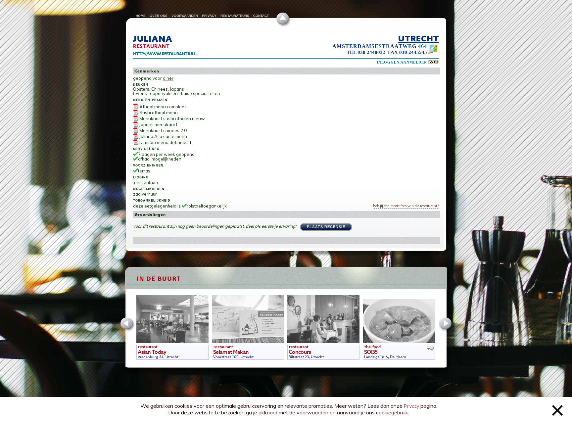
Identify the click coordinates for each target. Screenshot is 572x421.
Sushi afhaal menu (158, 112)
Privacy (411, 406)
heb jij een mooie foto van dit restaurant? (406, 206)
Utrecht (418, 38)
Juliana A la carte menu (163, 136)
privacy (209, 16)
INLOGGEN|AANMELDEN (402, 62)
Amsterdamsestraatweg (374, 46)
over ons (158, 16)
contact (261, 16)
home (141, 16)
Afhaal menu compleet (162, 106)
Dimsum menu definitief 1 (165, 142)
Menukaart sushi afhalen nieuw (172, 118)
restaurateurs (234, 16)
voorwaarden (184, 16)
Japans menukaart (158, 124)
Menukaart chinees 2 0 (163, 130)
